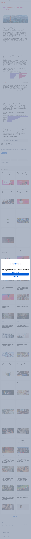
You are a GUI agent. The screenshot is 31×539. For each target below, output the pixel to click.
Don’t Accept (15, 276)
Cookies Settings (15, 272)
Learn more (16, 270)
